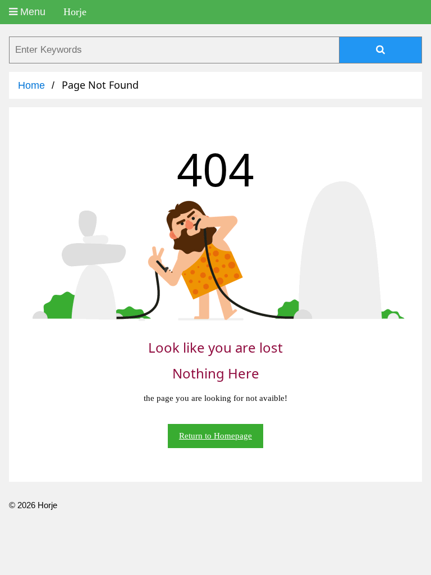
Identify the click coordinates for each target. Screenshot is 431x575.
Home (31, 85)
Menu (31, 11)
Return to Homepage (215, 435)
